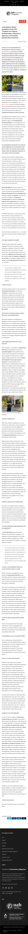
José (20, 232)
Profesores (4, 843)
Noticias (16, 1)
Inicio (3, 837)
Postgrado (4, 854)
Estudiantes (6, 1)
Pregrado (4, 845)
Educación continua (6, 857)
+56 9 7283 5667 (9, 893)
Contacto (22, 1)
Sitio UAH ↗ (14, 2)
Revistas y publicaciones (7, 860)
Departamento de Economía (7, 848)
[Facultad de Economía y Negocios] (14, 13)
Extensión (20, 41)
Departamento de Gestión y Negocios (9, 851)
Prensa (12, 1)
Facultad (3, 840)
